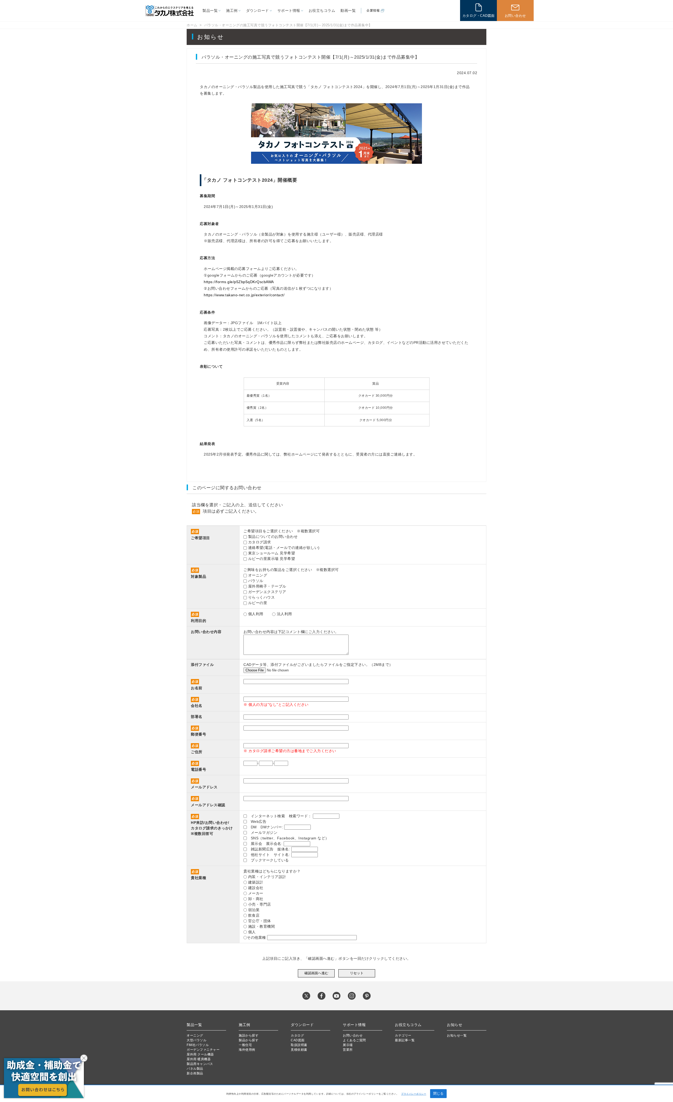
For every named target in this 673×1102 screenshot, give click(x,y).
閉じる (438, 1093)
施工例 (232, 10)
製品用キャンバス (200, 1064)
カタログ (297, 1035)
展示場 (348, 1045)
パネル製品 (195, 1068)
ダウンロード (257, 10)
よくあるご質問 (354, 1040)
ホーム (192, 25)
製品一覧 (210, 10)
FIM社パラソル (198, 1045)
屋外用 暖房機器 (199, 1059)
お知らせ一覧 (457, 1035)
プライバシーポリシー (413, 1094)
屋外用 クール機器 (200, 1054)
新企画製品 (195, 1073)
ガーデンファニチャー (203, 1050)
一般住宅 (245, 1045)
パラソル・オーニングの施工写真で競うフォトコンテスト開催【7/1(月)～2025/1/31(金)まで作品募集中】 (288, 25)
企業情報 (373, 10)
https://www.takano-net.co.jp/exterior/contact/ (244, 295)
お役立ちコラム (322, 10)
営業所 (348, 1050)
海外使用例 (247, 1050)
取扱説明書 (299, 1045)
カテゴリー (403, 1035)
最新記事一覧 (405, 1040)
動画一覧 (348, 10)
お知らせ (454, 1025)
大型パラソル (196, 1040)
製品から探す (248, 1040)
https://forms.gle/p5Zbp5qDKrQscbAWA (239, 282)
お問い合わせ (353, 1035)
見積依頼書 (299, 1050)
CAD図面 (298, 1040)
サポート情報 (288, 10)
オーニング (195, 1035)
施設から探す (248, 1035)
